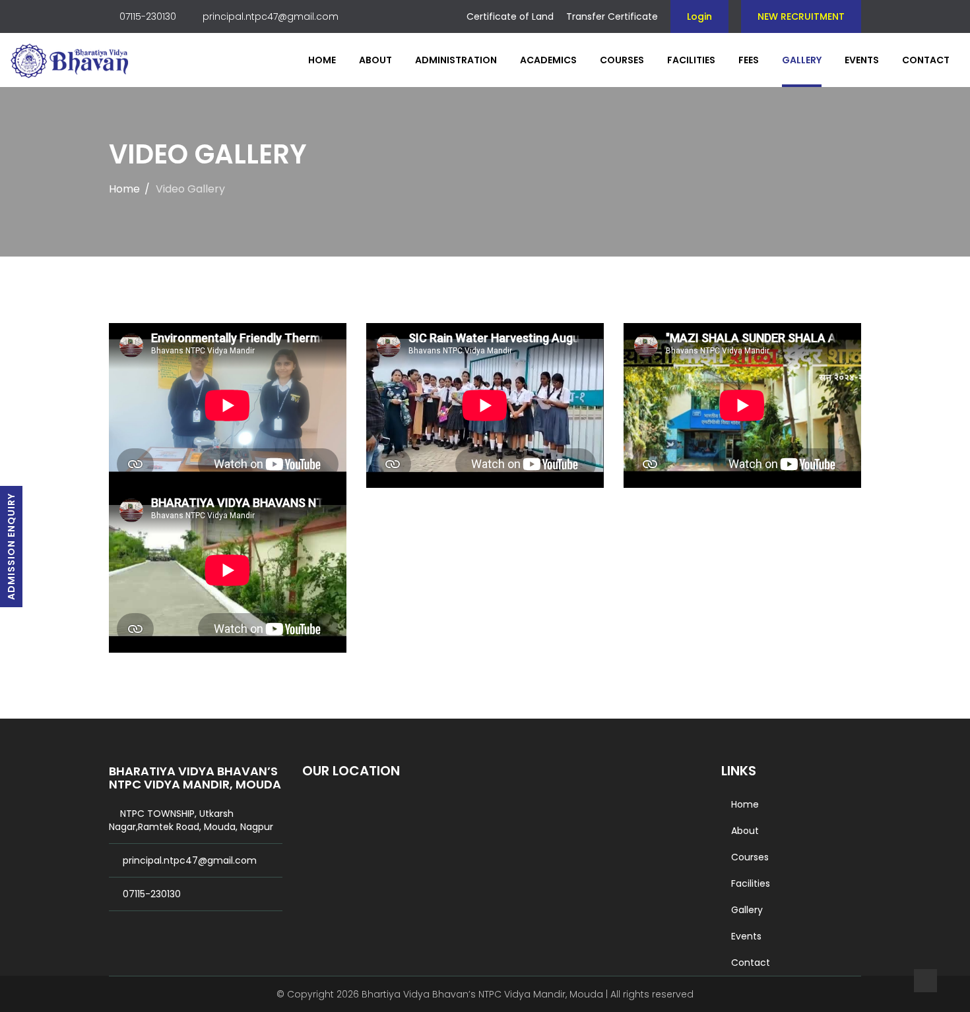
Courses (622, 60)
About (375, 60)
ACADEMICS (548, 60)
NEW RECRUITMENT (801, 16)
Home (322, 60)
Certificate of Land (510, 16)
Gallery (802, 60)
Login (699, 16)
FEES (748, 60)
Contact (926, 60)
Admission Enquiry (11, 546)
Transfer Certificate (612, 16)
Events (862, 60)
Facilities (691, 60)
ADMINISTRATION (456, 60)
